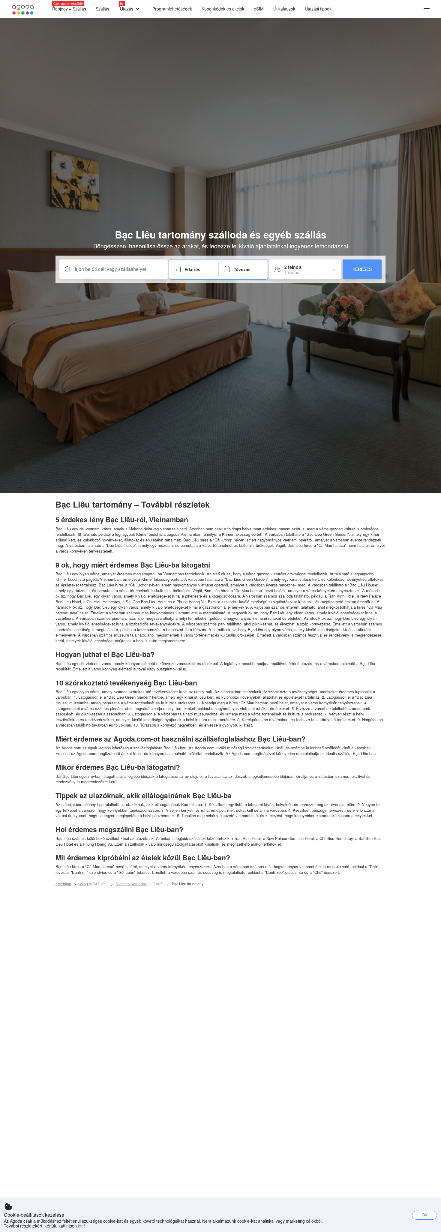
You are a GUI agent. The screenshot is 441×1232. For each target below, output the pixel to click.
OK (425, 1215)
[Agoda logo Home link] (23, 9)
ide (81, 1226)
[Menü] (426, 9)
